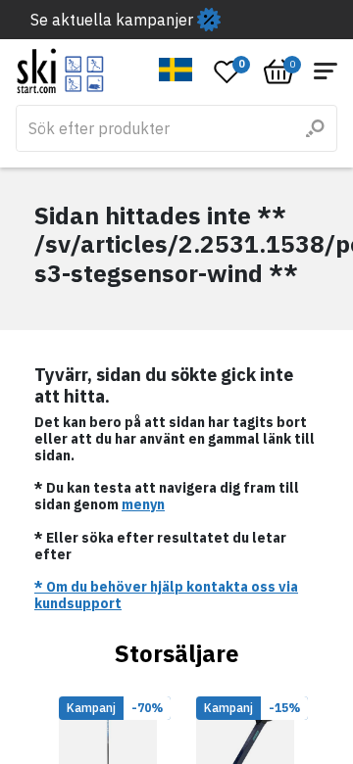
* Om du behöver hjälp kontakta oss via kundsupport (166, 595)
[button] (176, 69)
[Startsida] (60, 71)
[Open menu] (325, 71)
